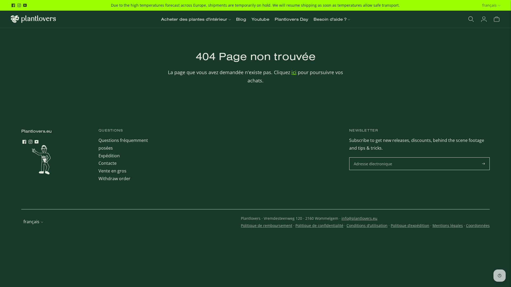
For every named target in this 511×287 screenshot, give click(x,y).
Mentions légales (447, 225)
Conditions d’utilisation (367, 225)
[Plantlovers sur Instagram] (19, 5)
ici (293, 72)
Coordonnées (478, 225)
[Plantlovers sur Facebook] (13, 5)
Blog (241, 19)
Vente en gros (112, 171)
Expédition (109, 156)
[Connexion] (484, 19)
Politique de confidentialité (319, 225)
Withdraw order (114, 179)
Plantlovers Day (291, 19)
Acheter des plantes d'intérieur (194, 19)
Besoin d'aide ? (330, 19)
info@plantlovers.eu (359, 218)
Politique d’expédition (410, 225)
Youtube (260, 19)
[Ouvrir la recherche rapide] (471, 19)
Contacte (107, 163)
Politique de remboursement (266, 225)
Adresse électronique (374, 157)
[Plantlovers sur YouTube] (25, 5)
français (489, 5)
